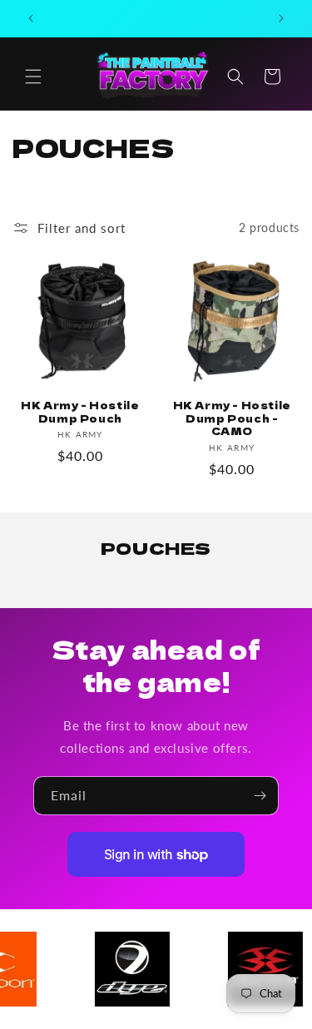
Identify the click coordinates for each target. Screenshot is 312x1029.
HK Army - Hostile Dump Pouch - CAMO (232, 418)
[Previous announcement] (30, 18)
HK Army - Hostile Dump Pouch (80, 411)
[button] (33, 76)
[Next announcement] (281, 18)
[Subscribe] (259, 795)
